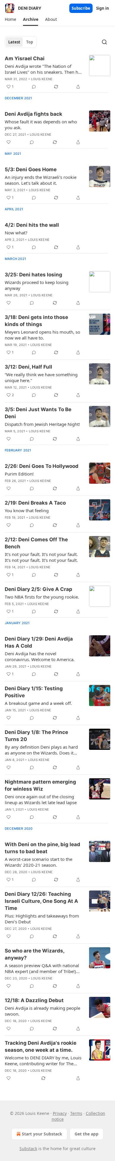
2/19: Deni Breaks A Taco (35, 503)
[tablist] (21, 42)
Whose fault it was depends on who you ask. (41, 124)
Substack (28, 1148)
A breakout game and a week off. (38, 703)
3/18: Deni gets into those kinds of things (36, 320)
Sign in (102, 8)
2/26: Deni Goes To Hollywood (41, 466)
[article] (57, 72)
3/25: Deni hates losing (33, 275)
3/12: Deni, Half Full (28, 367)
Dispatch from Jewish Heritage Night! (42, 424)
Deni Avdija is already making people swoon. (42, 1011)
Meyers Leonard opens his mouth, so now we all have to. (42, 335)
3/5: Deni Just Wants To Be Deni (38, 412)
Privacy (60, 1113)
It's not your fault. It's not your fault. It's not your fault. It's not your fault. (41, 557)
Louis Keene (41, 79)
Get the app (86, 1134)
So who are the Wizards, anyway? (34, 954)
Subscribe (81, 8)
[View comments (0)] (34, 86)
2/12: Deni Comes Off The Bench (36, 543)
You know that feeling (27, 510)
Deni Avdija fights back (33, 114)
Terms (76, 1113)
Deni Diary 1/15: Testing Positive (34, 691)
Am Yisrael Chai (25, 58)
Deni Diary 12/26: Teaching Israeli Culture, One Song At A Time (41, 901)
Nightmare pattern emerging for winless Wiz (40, 785)
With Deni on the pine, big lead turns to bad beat (42, 847)
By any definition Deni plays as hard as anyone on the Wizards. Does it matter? (41, 750)
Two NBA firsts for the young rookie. (42, 597)
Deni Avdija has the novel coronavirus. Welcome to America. (40, 656)
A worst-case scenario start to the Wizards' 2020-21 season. (38, 862)
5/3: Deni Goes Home (31, 169)
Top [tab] (29, 42)
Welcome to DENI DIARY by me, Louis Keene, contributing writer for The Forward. (43, 1060)
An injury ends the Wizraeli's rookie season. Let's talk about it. (40, 180)
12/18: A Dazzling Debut (34, 1000)
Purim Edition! (19, 474)
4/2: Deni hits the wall (32, 225)
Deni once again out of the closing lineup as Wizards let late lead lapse (41, 799)
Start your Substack (42, 1134)
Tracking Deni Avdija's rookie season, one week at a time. (40, 1046)
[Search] (104, 42)
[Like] (8, 142)
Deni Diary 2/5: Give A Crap (38, 589)
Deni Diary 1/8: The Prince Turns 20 (36, 735)
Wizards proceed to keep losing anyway (36, 285)
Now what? (16, 233)
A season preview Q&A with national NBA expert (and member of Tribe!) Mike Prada (42, 968)
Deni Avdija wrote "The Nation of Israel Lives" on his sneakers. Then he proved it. (42, 69)
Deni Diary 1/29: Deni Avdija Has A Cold (39, 642)
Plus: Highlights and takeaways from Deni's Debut (42, 919)
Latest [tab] (14, 42)
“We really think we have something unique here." (41, 377)
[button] (10, 19)
